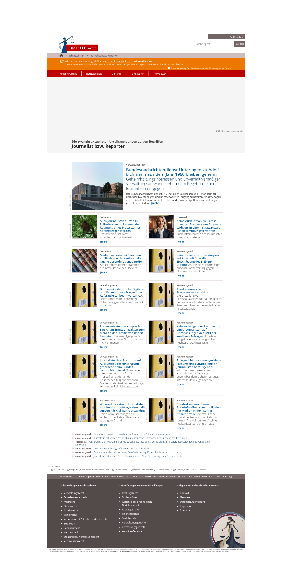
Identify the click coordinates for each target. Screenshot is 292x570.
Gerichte (116, 73)
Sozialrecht (70, 514)
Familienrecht (72, 528)
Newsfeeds (186, 497)
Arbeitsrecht (71, 510)
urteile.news (69, 549)
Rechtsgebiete (94, 73)
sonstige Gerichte (132, 531)
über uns (185, 510)
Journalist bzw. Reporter (104, 55)
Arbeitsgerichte (130, 509)
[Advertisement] (146, 104)
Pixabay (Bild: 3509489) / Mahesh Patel (151, 469)
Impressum (186, 506)
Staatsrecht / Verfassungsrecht (81, 536)
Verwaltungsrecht (74, 493)
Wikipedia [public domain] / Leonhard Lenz (89, 469)
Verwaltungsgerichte (134, 522)
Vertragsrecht (71, 532)
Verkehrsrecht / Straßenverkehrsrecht (85, 519)
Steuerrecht (70, 506)
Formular (225, 551)
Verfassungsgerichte (133, 527)
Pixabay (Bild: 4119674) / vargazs (190, 469)
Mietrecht (69, 501)
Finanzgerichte (130, 513)
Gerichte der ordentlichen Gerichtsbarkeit (137, 503)
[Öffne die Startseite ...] (90, 44)
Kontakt (184, 493)
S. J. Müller (59, 469)
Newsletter (159, 73)
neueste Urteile (68, 73)
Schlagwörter (76, 55)
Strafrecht (69, 523)
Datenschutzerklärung (192, 501)
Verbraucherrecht (74, 541)
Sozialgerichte (130, 518)
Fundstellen (137, 73)
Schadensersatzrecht (76, 497)
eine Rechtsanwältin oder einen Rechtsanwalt (119, 551)
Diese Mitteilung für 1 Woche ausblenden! (201, 68)
